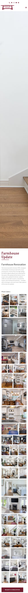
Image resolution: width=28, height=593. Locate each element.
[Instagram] (14, 2)
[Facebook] (12, 2)
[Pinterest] (18, 2)
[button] (26, 7)
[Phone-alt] (9, 2)
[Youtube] (16, 2)
